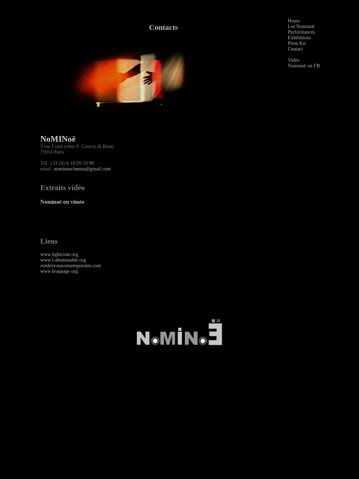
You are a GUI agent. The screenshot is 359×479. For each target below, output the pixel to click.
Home (294, 20)
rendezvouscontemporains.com (70, 265)
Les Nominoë (301, 26)
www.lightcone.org (59, 254)
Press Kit (297, 43)
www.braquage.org (59, 271)
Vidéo (293, 60)
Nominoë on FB (304, 65)
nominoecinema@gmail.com (82, 168)
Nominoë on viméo (62, 201)
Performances (301, 32)
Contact (295, 49)
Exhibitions (299, 37)
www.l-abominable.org (63, 260)
